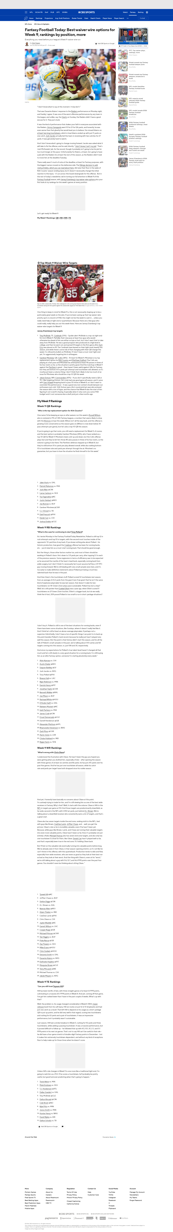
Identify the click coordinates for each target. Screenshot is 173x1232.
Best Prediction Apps (32, 1203)
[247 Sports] (51, 1218)
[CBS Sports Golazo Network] (102, 1214)
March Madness (30, 1206)
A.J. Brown (89, 811)
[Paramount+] (78, 1218)
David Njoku (44, 1117)
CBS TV (48, 1203)
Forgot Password (136, 1200)
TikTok (111, 1195)
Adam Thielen (45, 912)
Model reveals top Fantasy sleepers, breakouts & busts (138, 76)
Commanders (60, 378)
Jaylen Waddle (45, 923)
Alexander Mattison (47, 724)
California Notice (73, 1204)
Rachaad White (46, 699)
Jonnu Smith (45, 1110)
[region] (133, 36)
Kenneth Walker (46, 692)
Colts (60, 358)
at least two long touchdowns (48, 133)
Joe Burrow (44, 504)
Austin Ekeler (45, 664)
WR (65, 218)
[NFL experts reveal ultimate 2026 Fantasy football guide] (123, 102)
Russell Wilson (94, 415)
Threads (111, 1206)
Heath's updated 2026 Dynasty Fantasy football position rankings (138, 136)
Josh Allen (44, 490)
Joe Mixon (44, 696)
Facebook (112, 1200)
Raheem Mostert (46, 707)
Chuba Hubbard (46, 738)
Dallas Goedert (46, 1092)
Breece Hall (44, 678)
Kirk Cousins (63, 360)
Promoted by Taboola (108, 1137)
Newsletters (134, 1195)
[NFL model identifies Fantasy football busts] (123, 90)
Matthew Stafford (79, 360)
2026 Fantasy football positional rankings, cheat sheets (138, 124)
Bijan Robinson (45, 682)
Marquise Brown (46, 965)
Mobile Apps (29, 1208)
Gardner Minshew (47, 358)
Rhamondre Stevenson (49, 728)
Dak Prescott (45, 514)
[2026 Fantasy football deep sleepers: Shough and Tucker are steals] (123, 150)
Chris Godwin (45, 951)
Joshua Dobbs (45, 521)
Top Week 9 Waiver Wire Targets (58, 263)
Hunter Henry (45, 1113)
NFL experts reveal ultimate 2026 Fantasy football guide (137, 100)
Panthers (52, 367)
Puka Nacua (44, 940)
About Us (49, 1192)
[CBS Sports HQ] (83, 1214)
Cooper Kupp (45, 930)
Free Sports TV (30, 1198)
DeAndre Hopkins (47, 962)
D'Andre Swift (45, 703)
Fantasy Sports (30, 1195)
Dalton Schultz (45, 1120)
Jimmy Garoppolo (54, 127)
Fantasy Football (43, 179)
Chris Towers (36, 43)
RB (61, 218)
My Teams (133, 1198)
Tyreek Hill (44, 894)
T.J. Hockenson (46, 1089)
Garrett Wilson (45, 926)
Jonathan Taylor (46, 689)
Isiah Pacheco (45, 710)
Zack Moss (44, 731)
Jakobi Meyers (45, 976)
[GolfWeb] (124, 1218)
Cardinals (57, 336)
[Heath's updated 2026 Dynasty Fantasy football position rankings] (123, 138)
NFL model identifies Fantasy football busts (137, 87)
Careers (48, 1195)
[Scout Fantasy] (112, 1218)
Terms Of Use (72, 1192)
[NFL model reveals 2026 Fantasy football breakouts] (123, 114)
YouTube (112, 1192)
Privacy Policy (72, 1195)
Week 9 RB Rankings (49, 527)
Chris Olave (59, 752)
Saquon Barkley (46, 668)
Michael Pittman (46, 933)
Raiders (74, 111)
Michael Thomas (56, 836)
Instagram (112, 1198)
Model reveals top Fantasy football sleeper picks (138, 63)
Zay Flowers (44, 944)
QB (57, 218)
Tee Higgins (44, 937)
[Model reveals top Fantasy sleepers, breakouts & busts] (123, 78)
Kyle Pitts (43, 1106)
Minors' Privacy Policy (74, 1198)
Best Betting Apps (31, 1200)
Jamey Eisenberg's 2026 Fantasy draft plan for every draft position (138, 160)
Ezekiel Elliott (64, 588)
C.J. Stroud (44, 511)
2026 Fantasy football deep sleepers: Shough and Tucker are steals (137, 148)
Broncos (47, 421)
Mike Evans (44, 947)
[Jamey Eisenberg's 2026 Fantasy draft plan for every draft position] (123, 162)
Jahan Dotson (45, 378)
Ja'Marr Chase (72, 824)
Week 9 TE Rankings (48, 981)
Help (89, 1192)
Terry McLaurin (46, 969)
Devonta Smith (46, 955)
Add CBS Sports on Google (106, 44)
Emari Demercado (47, 717)
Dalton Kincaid (45, 1099)
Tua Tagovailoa (45, 497)
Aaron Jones (44, 735)
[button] (127, 18)
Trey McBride (45, 336)
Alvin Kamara (45, 661)
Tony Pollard (76, 532)
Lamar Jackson (45, 493)
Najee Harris (44, 742)
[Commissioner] (91, 1217)
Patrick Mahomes (47, 486)
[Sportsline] (65, 1218)
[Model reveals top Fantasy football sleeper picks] (123, 66)
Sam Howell (48, 382)
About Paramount (52, 1198)
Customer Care (93, 1195)
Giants (64, 117)
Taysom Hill (58, 986)
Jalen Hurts (44, 482)
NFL (39, 808)
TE (70, 218)
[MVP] (103, 1217)
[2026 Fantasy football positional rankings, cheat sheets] (123, 126)
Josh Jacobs (50, 136)
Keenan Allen (45, 909)
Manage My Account (137, 1192)
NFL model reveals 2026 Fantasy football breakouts (138, 112)
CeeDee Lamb (60, 824)
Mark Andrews (45, 1085)
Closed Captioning (73, 1201)
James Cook (44, 714)
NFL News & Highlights (41, 24)
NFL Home (28, 24)
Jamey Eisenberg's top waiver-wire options (78, 179)
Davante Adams (46, 958)
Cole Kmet (44, 1103)
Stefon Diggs (45, 901)
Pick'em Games (30, 1192)
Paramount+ (50, 1200)
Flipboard (112, 1208)
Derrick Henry (45, 685)
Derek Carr (44, 518)
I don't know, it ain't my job (85, 146)
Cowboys (68, 545)
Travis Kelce (44, 1082)
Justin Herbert (45, 500)
